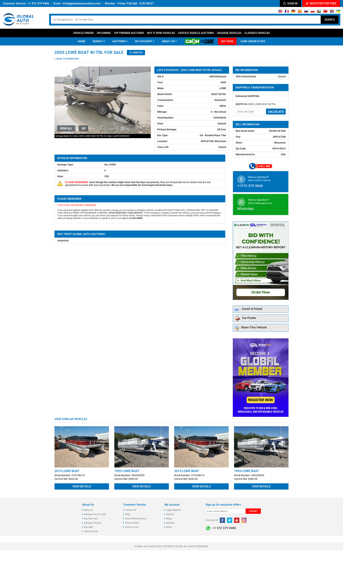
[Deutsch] (293, 12)
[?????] (332, 12)
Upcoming (104, 33)
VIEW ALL (66, 128)
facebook (222, 520)
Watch (137, 52)
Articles (170, 514)
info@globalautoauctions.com (82, 3)
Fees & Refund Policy (135, 518)
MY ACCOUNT (144, 41)
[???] (325, 12)
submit (253, 511)
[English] (280, 12)
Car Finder (249, 318)
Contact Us (130, 510)
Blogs (169, 518)
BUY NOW (227, 41)
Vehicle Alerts (91, 531)
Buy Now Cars (91, 518)
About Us (88, 510)
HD (83, 128)
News (169, 527)
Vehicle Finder (83, 33)
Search (330, 19)
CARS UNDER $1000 (252, 41)
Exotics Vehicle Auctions (196, 33)
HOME (81, 41)
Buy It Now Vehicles (161, 33)
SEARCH (98, 41)
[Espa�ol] (300, 12)
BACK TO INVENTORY (67, 58)
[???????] (306, 12)
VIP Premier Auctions (129, 33)
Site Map (88, 527)
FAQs (127, 514)
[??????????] (338, 12)
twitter (229, 520)
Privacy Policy (132, 522)
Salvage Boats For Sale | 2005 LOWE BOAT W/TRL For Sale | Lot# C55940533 (92, 136)
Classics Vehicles (257, 33)
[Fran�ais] (287, 12)
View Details (81, 486)
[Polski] (312, 12)
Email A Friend (252, 309)
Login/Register (173, 510)
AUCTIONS (119, 41)
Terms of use (131, 527)
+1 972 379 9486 (38, 3)
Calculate (276, 111)
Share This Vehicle (254, 327)
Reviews (170, 522)
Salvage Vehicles (229, 33)
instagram (244, 520)
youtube (236, 520)
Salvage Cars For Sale (95, 514)
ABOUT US (168, 41)
